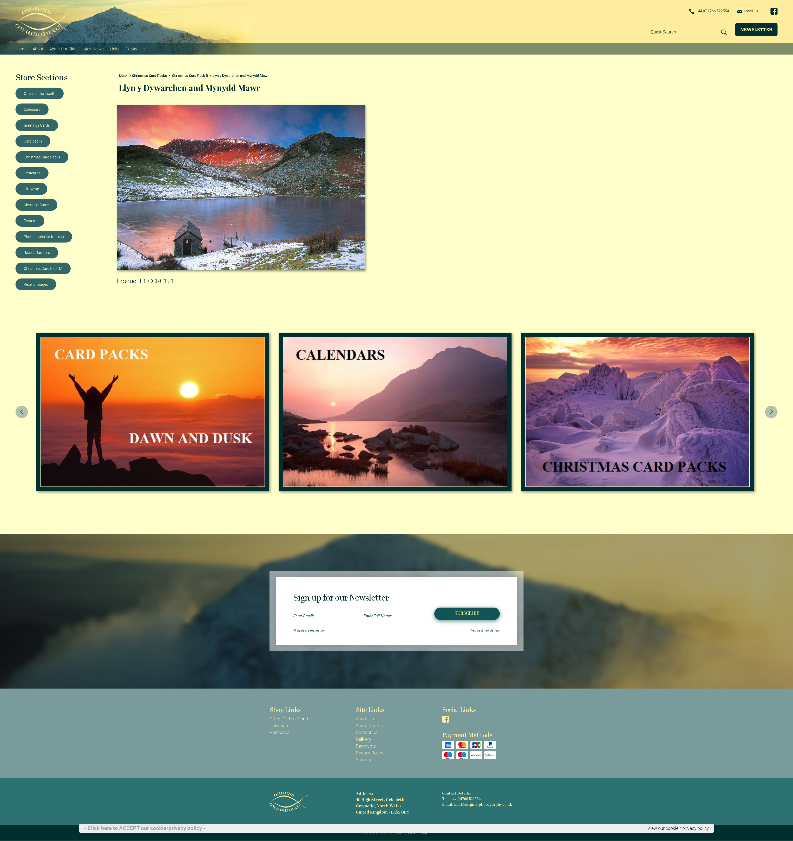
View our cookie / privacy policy (678, 828)
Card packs (33, 141)
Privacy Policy (369, 752)
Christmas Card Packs (42, 157)
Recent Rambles (37, 252)
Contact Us (135, 48)
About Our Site (62, 48)
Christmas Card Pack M (43, 268)
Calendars (32, 109)
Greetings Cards (37, 125)
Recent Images (36, 284)
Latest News (92, 48)
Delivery (363, 739)
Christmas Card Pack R (190, 76)
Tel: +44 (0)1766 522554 (461, 799)
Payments (366, 746)
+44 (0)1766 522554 (712, 11)
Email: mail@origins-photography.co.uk (477, 805)
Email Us (750, 11)
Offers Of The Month (289, 718)
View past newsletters (485, 630)
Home (20, 48)
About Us (365, 718)
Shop (123, 76)
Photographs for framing (44, 236)
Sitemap (364, 759)
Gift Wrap (31, 189)
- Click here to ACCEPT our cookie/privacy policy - (144, 828)
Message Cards (36, 205)
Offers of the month (39, 93)
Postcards (32, 173)
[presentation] (21, 412)
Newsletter (756, 29)
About (38, 48)
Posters (30, 221)
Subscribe (467, 613)
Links (114, 48)
